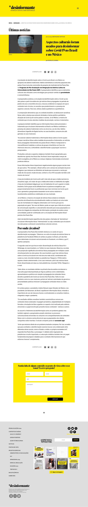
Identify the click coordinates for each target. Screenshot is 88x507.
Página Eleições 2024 (15, 428)
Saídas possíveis (15, 437)
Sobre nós (12, 475)
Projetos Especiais (14, 450)
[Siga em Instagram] (69, 428)
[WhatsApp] (52, 72)
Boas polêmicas (14, 472)
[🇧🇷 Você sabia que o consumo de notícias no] (39, 463)
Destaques (55, 36)
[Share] (55, 72)
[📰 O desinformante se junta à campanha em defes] (50, 452)
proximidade (65, 92)
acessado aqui (59, 320)
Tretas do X (13, 469)
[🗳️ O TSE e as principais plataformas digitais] (39, 452)
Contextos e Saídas (15, 431)
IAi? (11, 456)
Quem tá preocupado (16, 440)
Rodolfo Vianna (53, 60)
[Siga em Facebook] (74, 432)
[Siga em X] (76, 428)
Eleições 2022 (14, 466)
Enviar (55, 399)
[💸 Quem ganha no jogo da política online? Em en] (62, 452)
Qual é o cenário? (15, 434)
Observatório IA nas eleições (19, 453)
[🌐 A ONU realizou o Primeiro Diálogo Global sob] (62, 463)
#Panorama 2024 (15, 459)
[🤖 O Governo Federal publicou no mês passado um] (73, 452)
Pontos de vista (14, 447)
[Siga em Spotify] (71, 432)
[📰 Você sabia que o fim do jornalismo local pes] (50, 463)
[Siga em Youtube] (72, 428)
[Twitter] (48, 72)
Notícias (62, 36)
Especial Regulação (16, 462)
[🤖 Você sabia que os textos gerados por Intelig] (73, 463)
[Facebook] (45, 72)
